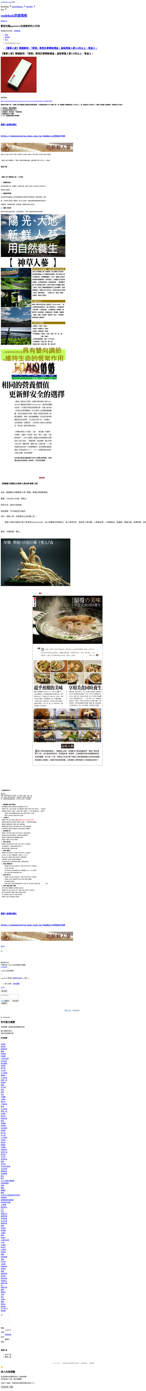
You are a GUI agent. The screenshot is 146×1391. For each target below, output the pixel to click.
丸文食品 (4, 1078)
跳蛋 (2, 1271)
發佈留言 (4, 1003)
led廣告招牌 (5, 1240)
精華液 (3, 1292)
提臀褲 (3, 1311)
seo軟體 (3, 1205)
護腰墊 (3, 1190)
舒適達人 (4, 1281)
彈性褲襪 (4, 1257)
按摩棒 (3, 1269)
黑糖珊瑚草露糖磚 (7, 1200)
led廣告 (3, 1245)
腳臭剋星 (4, 1049)
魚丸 (2, 1094)
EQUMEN (4, 1308)
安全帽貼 (4, 1063)
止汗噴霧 (4, 1073)
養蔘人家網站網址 (9, 124)
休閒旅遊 (17, 31)
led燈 (2, 1242)
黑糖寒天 (4, 1197)
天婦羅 (3, 1097)
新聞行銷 (4, 1287)
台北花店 (4, 1221)
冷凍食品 (4, 1104)
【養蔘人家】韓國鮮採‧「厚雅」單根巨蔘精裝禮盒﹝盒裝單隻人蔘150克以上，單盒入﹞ (51, 48)
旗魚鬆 (3, 1082)
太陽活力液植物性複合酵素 (10, 1195)
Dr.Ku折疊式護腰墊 (7, 1181)
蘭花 (2, 1178)
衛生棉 (3, 1276)
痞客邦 (15, 978)
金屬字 (3, 1238)
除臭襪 (3, 1054)
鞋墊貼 (3, 1075)
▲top (2, 987)
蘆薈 (2, 1290)
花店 (2, 1211)
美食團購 (16, 984)
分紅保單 (4, 1169)
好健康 (3, 1147)
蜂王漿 (3, 1154)
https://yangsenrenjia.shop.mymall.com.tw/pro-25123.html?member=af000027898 (26, 101)
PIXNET (58, 1363)
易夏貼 (3, 1066)
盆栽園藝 (4, 1173)
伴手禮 (3, 1087)
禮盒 (2, 1085)
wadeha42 (4, 967)
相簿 (6, 35)
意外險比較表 (5, 1166)
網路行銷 (4, 1283)
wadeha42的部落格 (14, 15)
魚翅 (2, 1106)
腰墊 (2, 1188)
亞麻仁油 (4, 1152)
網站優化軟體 (5, 1202)
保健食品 (4, 1149)
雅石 (2, 1176)
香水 (2, 1297)
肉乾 (2, 1092)
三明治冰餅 (5, 1058)
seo (2, 1285)
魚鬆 (2, 1090)
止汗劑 (3, 1070)
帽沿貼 (3, 1046)
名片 (6, 40)
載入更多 (4, 991)
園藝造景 (4, 1171)
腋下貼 (3, 1068)
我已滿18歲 (5, 1387)
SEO (2, 1209)
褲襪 (2, 1254)
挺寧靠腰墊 (5, 1183)
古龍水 (3, 1299)
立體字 (3, 1233)
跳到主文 (4, 21)
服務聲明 (91, 1363)
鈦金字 (3, 1247)
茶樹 (2, 1294)
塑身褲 (3, 1306)
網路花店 (4, 1214)
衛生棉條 (4, 1278)
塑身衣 (3, 946)
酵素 (2, 1161)
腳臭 (2, 1051)
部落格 (7, 37)
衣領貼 (3, 1044)
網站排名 (4, 1207)
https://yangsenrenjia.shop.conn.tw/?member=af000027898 (33, 136)
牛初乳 (3, 1157)
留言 (19, 978)
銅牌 (2, 1235)
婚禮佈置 (4, 1216)
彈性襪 (3, 1252)
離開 (11, 1387)
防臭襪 (3, 1056)
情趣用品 (4, 1266)
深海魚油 (4, 1159)
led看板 (3, 1250)
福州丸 (3, 1102)
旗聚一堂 (4, 1080)
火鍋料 (3, 1099)
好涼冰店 (4, 1061)
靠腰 (2, 1185)
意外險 (3, 1164)
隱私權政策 (84, 1363)
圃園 (2, 1302)
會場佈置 (4, 1218)
